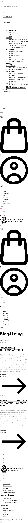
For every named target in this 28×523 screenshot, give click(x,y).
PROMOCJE (10, 86)
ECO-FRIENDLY (11, 30)
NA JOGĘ (9, 83)
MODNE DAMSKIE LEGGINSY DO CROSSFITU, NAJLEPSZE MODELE (13, 403)
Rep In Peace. (12, 520)
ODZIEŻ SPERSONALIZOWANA (16, 88)
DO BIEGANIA (10, 71)
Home (1, 340)
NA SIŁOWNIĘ (10, 66)
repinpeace (3, 374)
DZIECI (8, 63)
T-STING (9, 65)
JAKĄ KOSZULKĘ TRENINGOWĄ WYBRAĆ (11, 348)
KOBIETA (9, 38)
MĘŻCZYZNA (10, 50)
